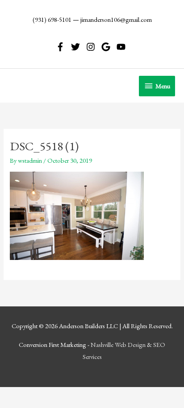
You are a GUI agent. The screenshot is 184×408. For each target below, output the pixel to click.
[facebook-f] (63, 46)
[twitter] (78, 46)
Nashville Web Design (118, 344)
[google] (108, 46)
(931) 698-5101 (52, 19)
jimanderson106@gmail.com (116, 19)
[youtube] (122, 46)
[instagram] (93, 46)
